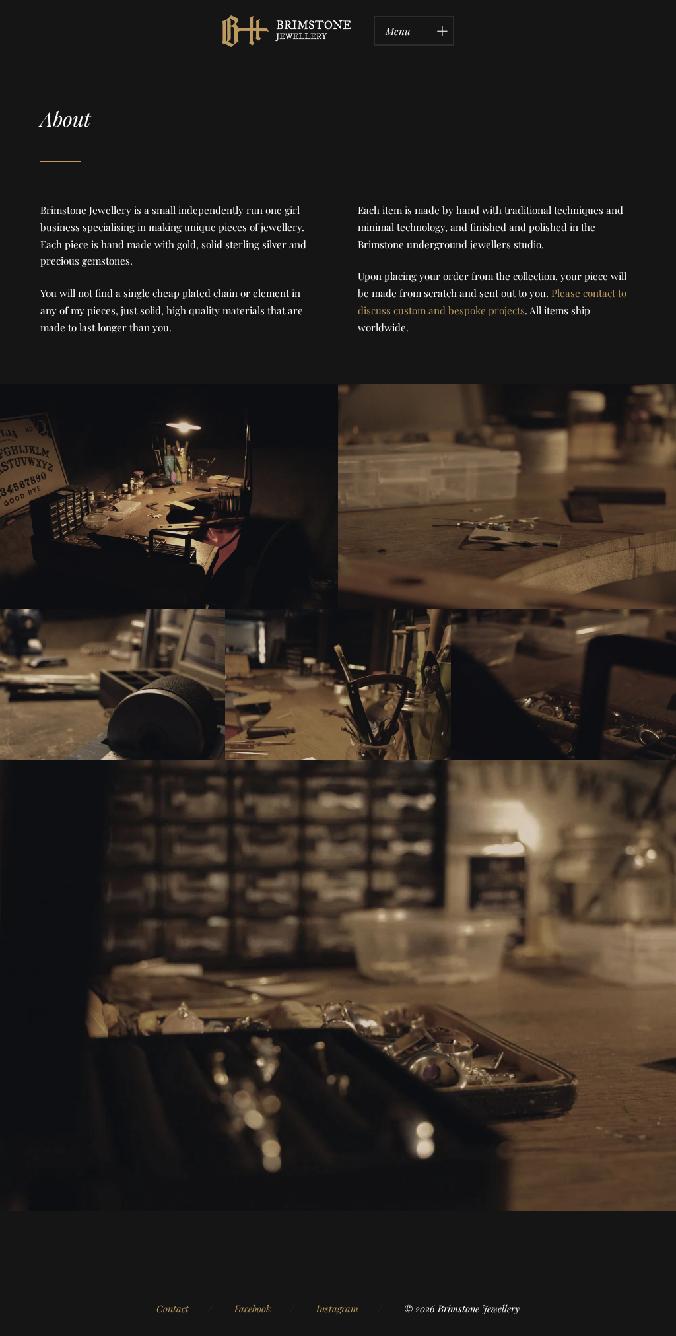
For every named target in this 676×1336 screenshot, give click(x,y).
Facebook (252, 1308)
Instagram (337, 1308)
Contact (172, 1308)
